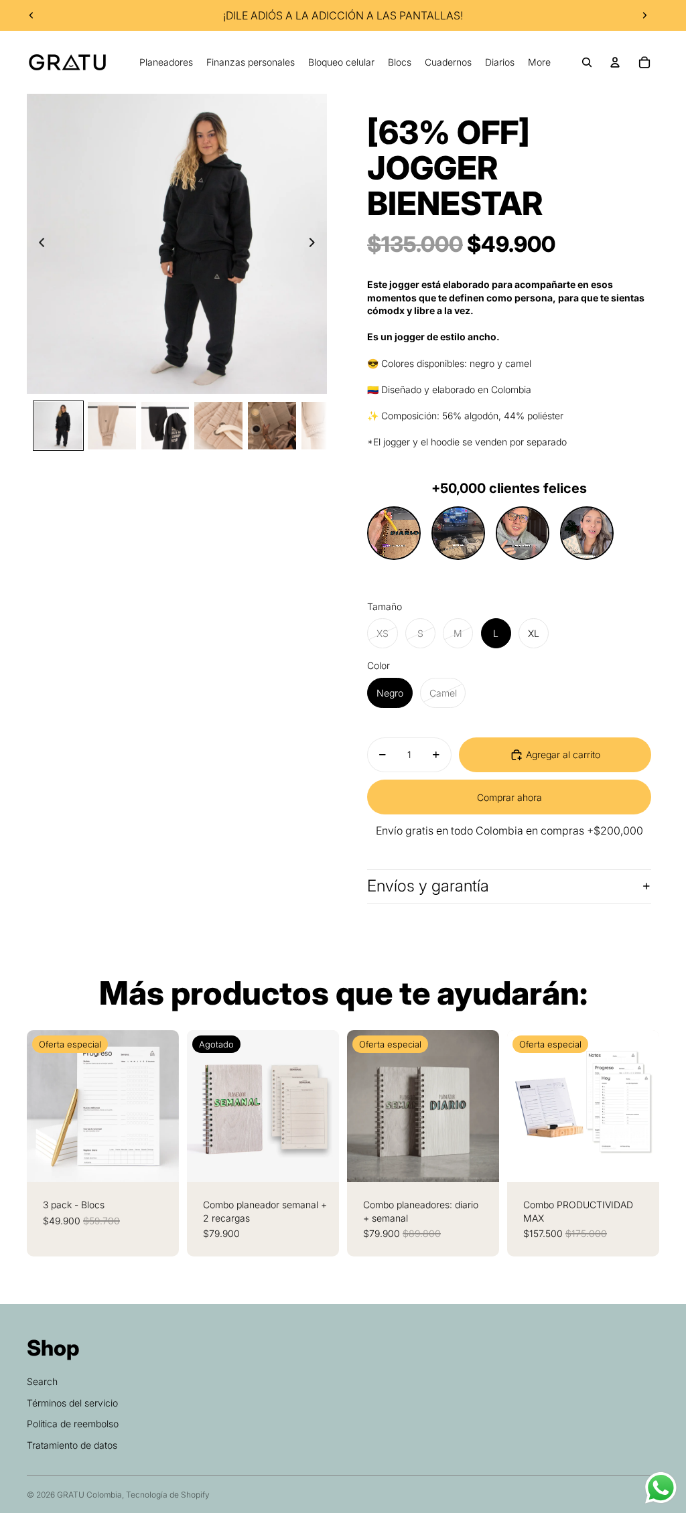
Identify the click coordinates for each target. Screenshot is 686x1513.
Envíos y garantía (428, 885)
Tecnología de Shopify (168, 1495)
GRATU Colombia (89, 1495)
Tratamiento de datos (72, 1445)
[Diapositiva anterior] (31, 15)
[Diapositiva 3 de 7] (165, 426)
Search (42, 1381)
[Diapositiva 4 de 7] (218, 426)
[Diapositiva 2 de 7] (112, 426)
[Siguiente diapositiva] (644, 15)
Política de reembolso (73, 1423)
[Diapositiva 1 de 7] (58, 426)
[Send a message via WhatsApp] (660, 1487)
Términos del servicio (72, 1403)
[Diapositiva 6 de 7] (325, 426)
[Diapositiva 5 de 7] (272, 426)
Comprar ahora (509, 797)
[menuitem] (166, 62)
